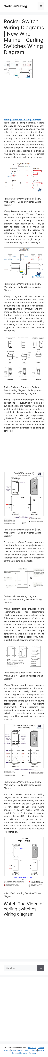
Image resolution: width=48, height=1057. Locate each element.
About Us (32, 1047)
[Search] (40, 968)
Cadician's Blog (15, 6)
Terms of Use (31, 1050)
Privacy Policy (17, 1050)
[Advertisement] (24, 99)
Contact (32, 1053)
